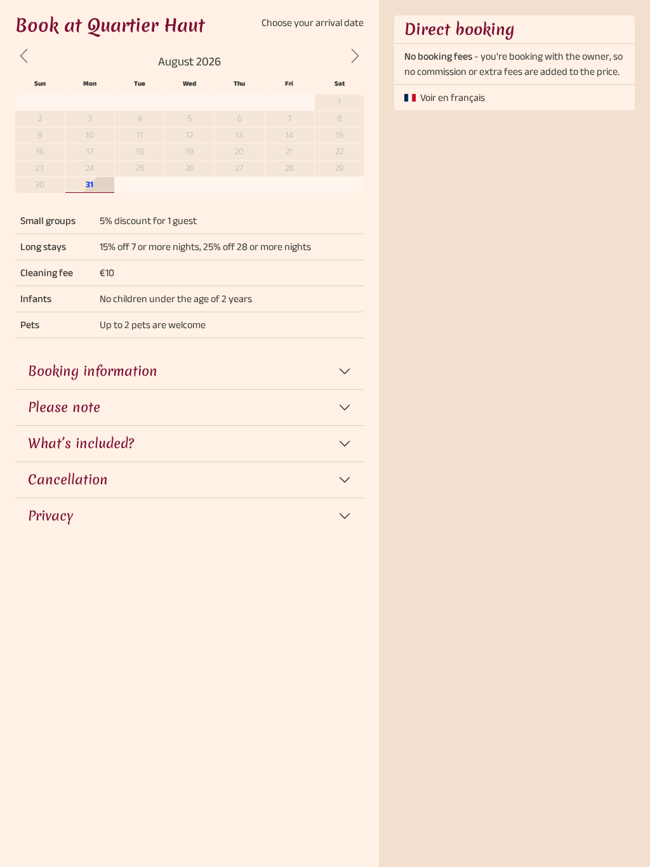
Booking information (92, 371)
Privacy (50, 515)
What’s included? (81, 443)
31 (89, 184)
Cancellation (68, 479)
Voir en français (452, 97)
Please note (64, 407)
